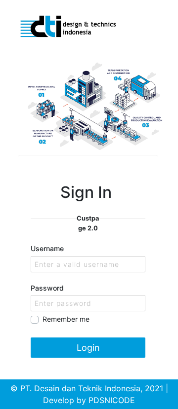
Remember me (66, 319)
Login (88, 347)
